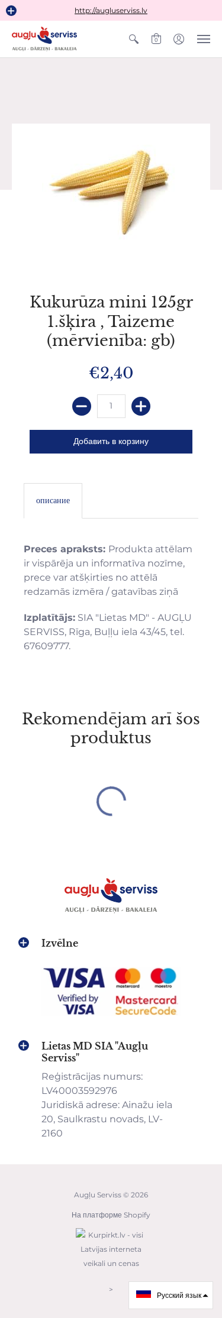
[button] (11, 10)
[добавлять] (140, 406)
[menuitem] (134, 39)
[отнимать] (81, 406)
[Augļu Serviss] (44, 39)
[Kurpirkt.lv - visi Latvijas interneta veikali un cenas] (111, 1269)
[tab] (53, 501)
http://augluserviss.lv (111, 10)
